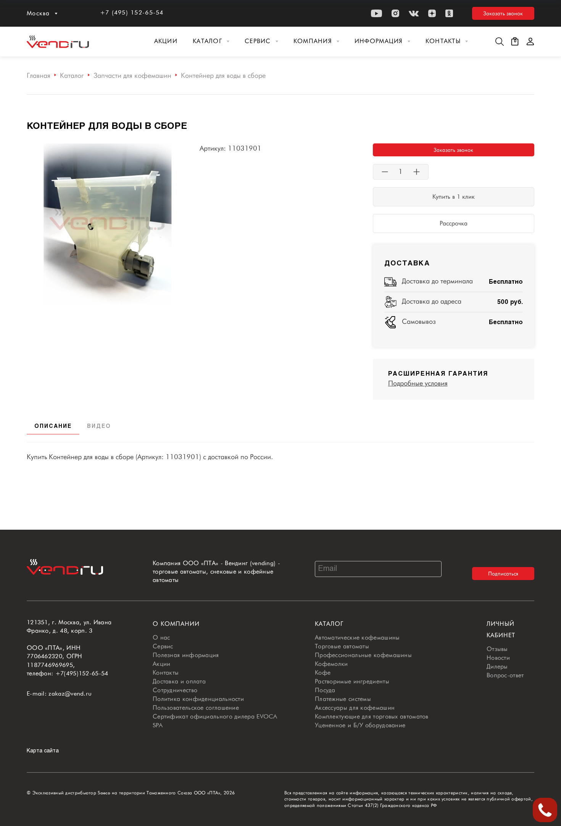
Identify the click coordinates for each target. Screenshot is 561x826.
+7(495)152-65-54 (81, 673)
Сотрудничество (175, 690)
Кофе (322, 672)
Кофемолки (331, 663)
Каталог (207, 41)
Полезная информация (186, 655)
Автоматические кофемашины (357, 637)
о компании (176, 623)
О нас (161, 637)
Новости (498, 657)
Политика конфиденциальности (198, 698)
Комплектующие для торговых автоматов (372, 716)
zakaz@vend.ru (70, 693)
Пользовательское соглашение (196, 707)
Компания (312, 41)
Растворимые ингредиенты (352, 681)
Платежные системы (343, 698)
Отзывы (497, 648)
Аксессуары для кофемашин (355, 707)
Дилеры (497, 666)
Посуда (325, 690)
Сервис (258, 41)
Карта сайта (43, 751)
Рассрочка (454, 223)
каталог (329, 623)
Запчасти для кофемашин (132, 75)
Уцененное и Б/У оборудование (360, 725)
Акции (165, 41)
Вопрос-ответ (505, 675)
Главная (38, 75)
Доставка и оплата (179, 681)
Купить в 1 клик (453, 196)
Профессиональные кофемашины (363, 655)
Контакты (443, 41)
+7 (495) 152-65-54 (132, 12)
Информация (379, 41)
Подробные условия (418, 383)
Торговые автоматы (342, 646)
